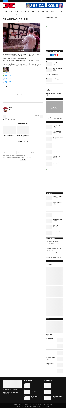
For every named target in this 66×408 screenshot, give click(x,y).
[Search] (62, 11)
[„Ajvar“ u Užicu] (49, 227)
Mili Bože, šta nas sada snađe (37, 126)
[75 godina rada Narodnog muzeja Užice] (23, 130)
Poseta (54, 213)
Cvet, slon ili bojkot (34, 396)
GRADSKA (5, 11)
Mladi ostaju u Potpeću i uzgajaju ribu (57, 126)
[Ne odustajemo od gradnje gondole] (49, 64)
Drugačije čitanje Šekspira (57, 219)
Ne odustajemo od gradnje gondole (57, 63)
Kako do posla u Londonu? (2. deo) (50, 352)
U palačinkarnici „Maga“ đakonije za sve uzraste (57, 132)
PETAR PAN (16, 404)
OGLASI (39, 0)
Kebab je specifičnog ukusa (58, 162)
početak (4, 14)
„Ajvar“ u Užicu (55, 225)
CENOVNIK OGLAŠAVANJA (33, 0)
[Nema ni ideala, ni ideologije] (49, 233)
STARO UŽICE (32, 404)
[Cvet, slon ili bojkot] (27, 398)
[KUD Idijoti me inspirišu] (49, 145)
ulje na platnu (25, 94)
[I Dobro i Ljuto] (54, 327)
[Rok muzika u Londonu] (60, 365)
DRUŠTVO (10, 11)
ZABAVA (44, 404)
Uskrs (47, 245)
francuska (12, 94)
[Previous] (8, 1)
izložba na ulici (18, 94)
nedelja (7, 21)
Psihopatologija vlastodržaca (57, 396)
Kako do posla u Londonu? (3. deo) (50, 345)
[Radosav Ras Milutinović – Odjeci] (47, 385)
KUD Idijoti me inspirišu (57, 143)
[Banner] (54, 307)
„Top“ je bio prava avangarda (58, 137)
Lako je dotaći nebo (49, 338)
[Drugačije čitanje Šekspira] (49, 221)
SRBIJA (33, 11)
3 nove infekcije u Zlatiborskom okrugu (55, 245)
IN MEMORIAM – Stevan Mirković (55, 241)
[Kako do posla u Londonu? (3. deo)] (60, 346)
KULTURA (37, 11)
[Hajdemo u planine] (60, 371)
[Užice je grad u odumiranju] (9, 130)
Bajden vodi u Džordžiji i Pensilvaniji (52, 74)
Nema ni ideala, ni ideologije (58, 231)
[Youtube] (61, 1)
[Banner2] (54, 291)
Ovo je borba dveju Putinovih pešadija (56, 79)
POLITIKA (16, 11)
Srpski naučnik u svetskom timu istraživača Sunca (53, 94)
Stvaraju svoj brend (56, 150)
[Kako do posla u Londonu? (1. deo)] (60, 359)
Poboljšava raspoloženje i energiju (55, 257)
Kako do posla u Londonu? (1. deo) (50, 358)
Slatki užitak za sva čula (57, 156)
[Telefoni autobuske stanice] (27, 392)
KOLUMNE (21, 11)
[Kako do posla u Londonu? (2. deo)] (60, 353)
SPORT (47, 11)
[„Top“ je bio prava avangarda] (49, 139)
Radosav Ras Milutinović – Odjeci (16, 0)
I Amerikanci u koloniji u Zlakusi (57, 69)
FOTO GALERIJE (49, 404)
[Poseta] (49, 215)
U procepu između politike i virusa (55, 252)
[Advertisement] (54, 41)
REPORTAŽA (26, 404)
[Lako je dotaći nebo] (60, 340)
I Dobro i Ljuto (49, 334)
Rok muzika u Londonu (50, 363)
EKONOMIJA (27, 11)
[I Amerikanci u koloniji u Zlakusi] (49, 70)
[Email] (62, 1)
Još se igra (47, 89)
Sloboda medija (48, 85)
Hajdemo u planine (49, 369)
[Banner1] (54, 276)
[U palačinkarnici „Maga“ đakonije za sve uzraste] (49, 133)
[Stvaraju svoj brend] (49, 152)
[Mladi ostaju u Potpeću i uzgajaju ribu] (49, 127)
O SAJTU (27, 0)
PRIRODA (20, 404)
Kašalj (53, 250)
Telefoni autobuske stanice (35, 390)
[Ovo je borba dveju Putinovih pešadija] (49, 80)
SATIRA (43, 11)
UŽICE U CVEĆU (38, 404)
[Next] (9, 1)
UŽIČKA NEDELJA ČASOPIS (44, 0)
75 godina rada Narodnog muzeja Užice (23, 136)
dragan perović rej (6, 94)
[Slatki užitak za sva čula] (49, 158)
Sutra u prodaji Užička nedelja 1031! (55, 248)
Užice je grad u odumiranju (9, 135)
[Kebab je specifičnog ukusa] (49, 164)
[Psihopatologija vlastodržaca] (47, 398)
